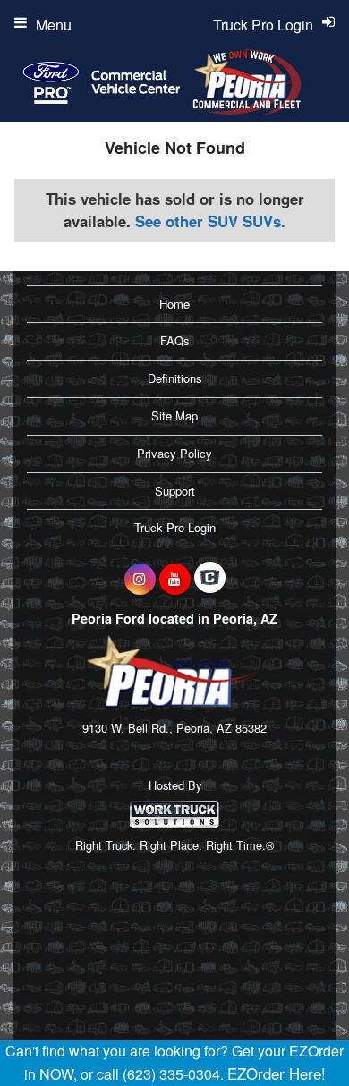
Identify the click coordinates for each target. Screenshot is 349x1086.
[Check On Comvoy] (210, 579)
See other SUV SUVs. (210, 221)
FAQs (175, 340)
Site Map (174, 415)
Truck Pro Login (175, 527)
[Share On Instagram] (140, 579)
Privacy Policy (174, 453)
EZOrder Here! (276, 1073)
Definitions (175, 377)
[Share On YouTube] (175, 579)
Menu (54, 24)
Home (174, 303)
